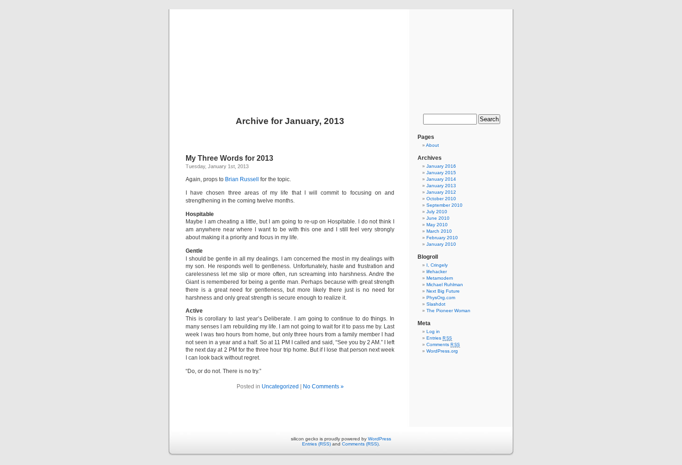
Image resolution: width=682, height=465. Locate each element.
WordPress (379, 438)
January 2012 (441, 192)
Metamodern (439, 278)
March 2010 (439, 231)
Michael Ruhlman (444, 284)
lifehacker (436, 271)
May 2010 (437, 224)
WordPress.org (442, 351)
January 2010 (441, 244)
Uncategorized (280, 386)
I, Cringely (437, 265)
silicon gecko (341, 52)
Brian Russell (242, 179)
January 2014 (441, 179)
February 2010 (442, 237)
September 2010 (444, 205)
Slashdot (435, 304)
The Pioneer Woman (448, 310)
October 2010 (441, 198)
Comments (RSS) (360, 443)
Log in (433, 331)
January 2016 (441, 166)
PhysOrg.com (440, 297)
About (432, 145)
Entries (439, 338)
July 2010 (436, 211)
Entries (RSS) (316, 443)
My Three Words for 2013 (229, 158)
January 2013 (441, 185)
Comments (443, 344)
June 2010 (438, 218)
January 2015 (441, 172)
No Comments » (323, 386)
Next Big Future (443, 291)
